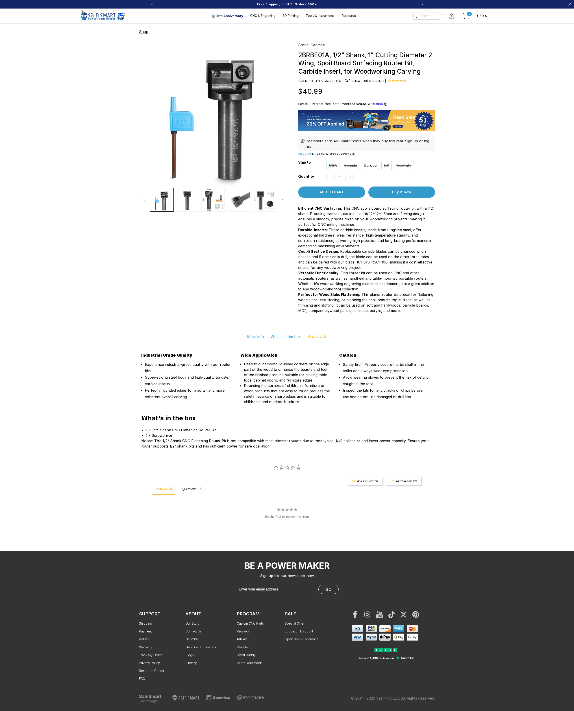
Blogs (189, 655)
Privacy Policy (149, 663)
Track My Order (150, 655)
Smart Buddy (246, 655)
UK (386, 165)
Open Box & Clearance (302, 639)
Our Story (192, 623)
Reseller (243, 647)
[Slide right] (282, 200)
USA (333, 165)
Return (144, 639)
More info (255, 336)
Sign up (411, 141)
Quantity (306, 176)
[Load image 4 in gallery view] (238, 199)
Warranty (145, 647)
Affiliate (242, 639)
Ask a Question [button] (367, 481)
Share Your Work (249, 663)
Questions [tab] (189, 489)
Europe (370, 165)
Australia (403, 165)
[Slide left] (144, 200)
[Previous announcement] (152, 4)
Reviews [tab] (161, 489)
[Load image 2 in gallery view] (187, 199)
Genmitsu (318, 45)
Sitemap (191, 663)
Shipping (304, 153)
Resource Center (151, 671)
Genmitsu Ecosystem (200, 647)
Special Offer (294, 623)
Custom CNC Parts (250, 623)
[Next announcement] (422, 4)
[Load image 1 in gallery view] (161, 199)
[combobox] (426, 16)
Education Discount (299, 631)
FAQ (142, 678)
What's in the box (286, 336)
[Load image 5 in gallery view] (264, 199)
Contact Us (193, 631)
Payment (145, 631)
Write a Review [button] (406, 481)
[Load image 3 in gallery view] (213, 199)
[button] (466, 16)
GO (328, 589)
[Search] (415, 16)
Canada (350, 165)
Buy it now (401, 192)
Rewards (243, 631)
